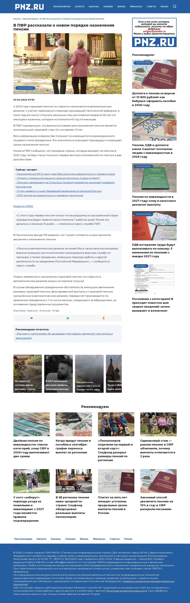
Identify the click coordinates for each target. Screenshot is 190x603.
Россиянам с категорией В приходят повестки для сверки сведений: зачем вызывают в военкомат (152, 304)
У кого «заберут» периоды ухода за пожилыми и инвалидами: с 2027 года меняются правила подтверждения (28, 509)
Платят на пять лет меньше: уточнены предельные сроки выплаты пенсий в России (112, 505)
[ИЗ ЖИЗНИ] (154, 292)
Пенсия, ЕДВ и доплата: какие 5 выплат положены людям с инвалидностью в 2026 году (152, 151)
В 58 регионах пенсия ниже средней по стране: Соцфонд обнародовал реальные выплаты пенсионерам (72, 507)
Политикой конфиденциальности (126, 590)
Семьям (108, 6)
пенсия (46, 310)
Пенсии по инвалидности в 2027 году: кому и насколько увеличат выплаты (154, 200)
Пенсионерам (62, 6)
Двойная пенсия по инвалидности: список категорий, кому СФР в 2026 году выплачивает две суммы (31, 448)
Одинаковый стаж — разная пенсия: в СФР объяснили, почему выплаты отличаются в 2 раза (157, 448)
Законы (94, 6)
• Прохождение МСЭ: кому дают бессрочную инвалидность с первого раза (65, 173)
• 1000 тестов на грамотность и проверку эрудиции (49, 195)
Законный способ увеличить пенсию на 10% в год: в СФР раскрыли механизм (156, 503)
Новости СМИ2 (23, 206)
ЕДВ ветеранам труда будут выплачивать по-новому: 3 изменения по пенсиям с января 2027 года (153, 250)
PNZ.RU (17, 19)
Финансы (136, 6)
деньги (33, 310)
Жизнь (121, 6)
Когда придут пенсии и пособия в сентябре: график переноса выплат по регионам (73, 446)
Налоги (79, 6)
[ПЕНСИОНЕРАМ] (154, 87)
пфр (56, 310)
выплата (20, 310)
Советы (151, 6)
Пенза (164, 6)
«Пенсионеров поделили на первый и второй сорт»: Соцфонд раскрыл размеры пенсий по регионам (115, 450)
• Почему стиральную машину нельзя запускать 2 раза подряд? (58, 178)
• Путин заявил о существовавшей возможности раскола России (59, 191)
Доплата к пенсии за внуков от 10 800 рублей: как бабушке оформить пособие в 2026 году (154, 99)
